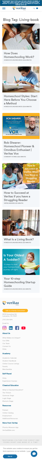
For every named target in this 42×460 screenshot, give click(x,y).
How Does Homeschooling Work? (19, 55)
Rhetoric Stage (7, 401)
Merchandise (7, 369)
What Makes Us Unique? (11, 338)
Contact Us (6, 346)
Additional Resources (10, 418)
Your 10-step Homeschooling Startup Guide (19, 282)
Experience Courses (9, 381)
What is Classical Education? (12, 390)
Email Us (5, 323)
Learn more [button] (31, 451)
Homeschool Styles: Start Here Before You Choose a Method (20, 99)
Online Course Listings (10, 363)
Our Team (6, 343)
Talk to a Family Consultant (15, 311)
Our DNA (5, 340)
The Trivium (6, 392)
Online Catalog (7, 413)
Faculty (5, 366)
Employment (7, 415)
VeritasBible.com (8, 430)
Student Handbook (9, 361)
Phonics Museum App (10, 427)
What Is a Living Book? (19, 239)
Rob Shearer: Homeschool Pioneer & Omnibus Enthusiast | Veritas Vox (19, 148)
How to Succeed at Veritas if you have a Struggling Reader (17, 196)
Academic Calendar (9, 358)
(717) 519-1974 (7, 319)
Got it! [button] (10, 456)
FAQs (4, 349)
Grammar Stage (8, 395)
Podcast (5, 410)
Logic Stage (6, 398)
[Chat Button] (34, 454)
